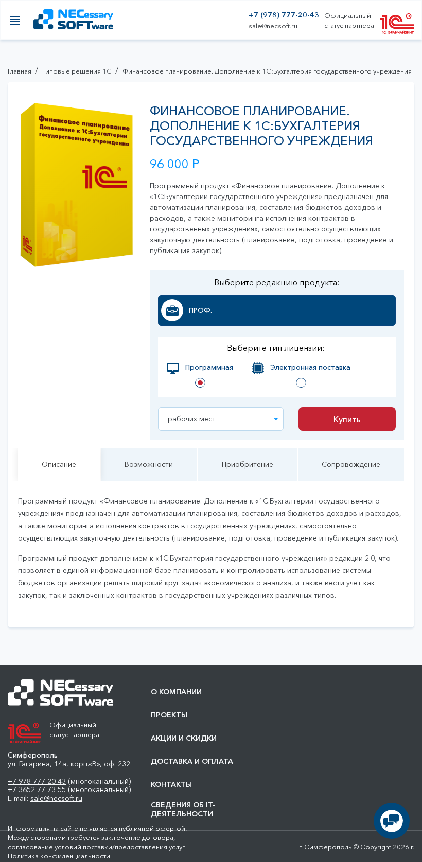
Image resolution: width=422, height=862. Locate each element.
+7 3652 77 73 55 (37, 789)
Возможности (149, 464)
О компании (176, 692)
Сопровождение (351, 464)
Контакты (171, 784)
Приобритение (247, 464)
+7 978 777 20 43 (37, 781)
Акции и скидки (184, 738)
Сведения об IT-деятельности (183, 809)
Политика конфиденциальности (59, 856)
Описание (59, 464)
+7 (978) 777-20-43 (284, 15)
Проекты (169, 715)
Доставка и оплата (192, 761)
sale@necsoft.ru (273, 26)
